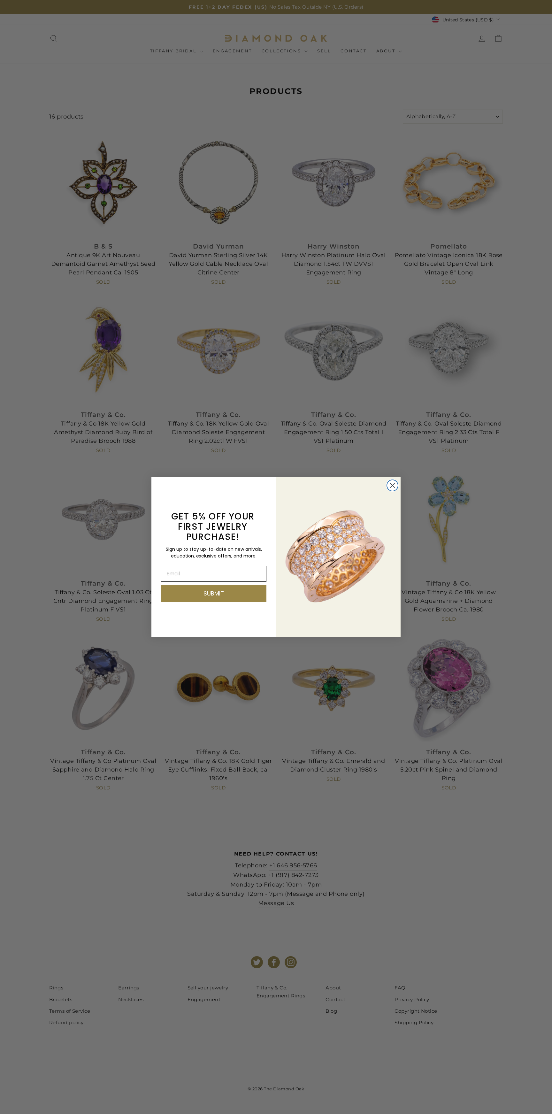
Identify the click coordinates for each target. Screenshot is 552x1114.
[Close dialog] (392, 485)
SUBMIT (213, 593)
